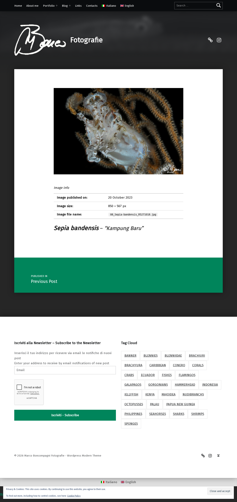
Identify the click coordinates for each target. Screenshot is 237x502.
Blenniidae (173, 356)
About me (32, 5)
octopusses (133, 404)
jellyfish (131, 394)
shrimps (197, 414)
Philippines (133, 414)
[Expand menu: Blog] (70, 5)
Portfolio (49, 5)
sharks (178, 414)
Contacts (92, 5)
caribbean (157, 365)
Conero (179, 365)
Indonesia (210, 385)
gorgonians (158, 385)
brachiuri (197, 356)
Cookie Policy (74, 496)
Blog (65, 5)
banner (130, 356)
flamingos (187, 375)
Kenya (150, 394)
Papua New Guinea (180, 404)
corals (197, 365)
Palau (154, 404)
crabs (129, 375)
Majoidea (169, 394)
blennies (150, 356)
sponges (131, 424)
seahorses (157, 414)
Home (18, 5)
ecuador (148, 375)
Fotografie (86, 40)
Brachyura (133, 365)
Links (78, 5)
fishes (167, 375)
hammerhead (185, 385)
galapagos (132, 385)
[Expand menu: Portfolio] (57, 5)
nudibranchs (193, 394)
